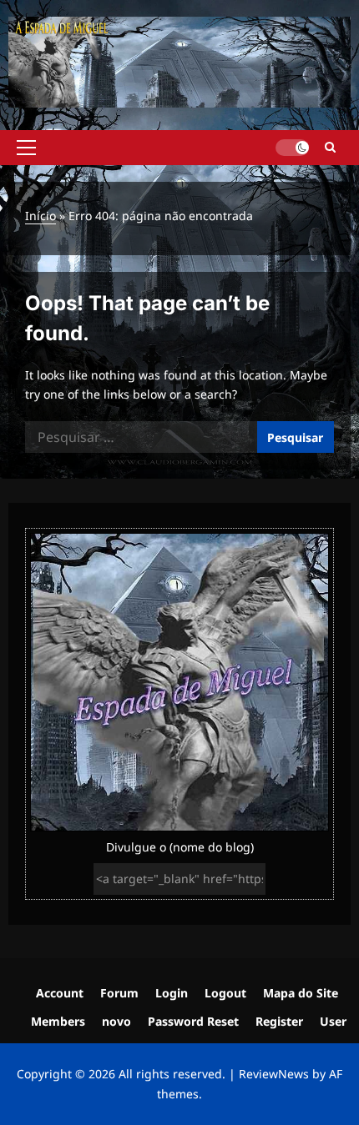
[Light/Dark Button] (292, 147)
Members (58, 1021)
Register (279, 1021)
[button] (26, 147)
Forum (119, 993)
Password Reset (193, 1021)
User (333, 1021)
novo (116, 1021)
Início (40, 215)
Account (59, 993)
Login (171, 993)
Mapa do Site (300, 993)
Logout (225, 993)
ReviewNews (274, 1074)
